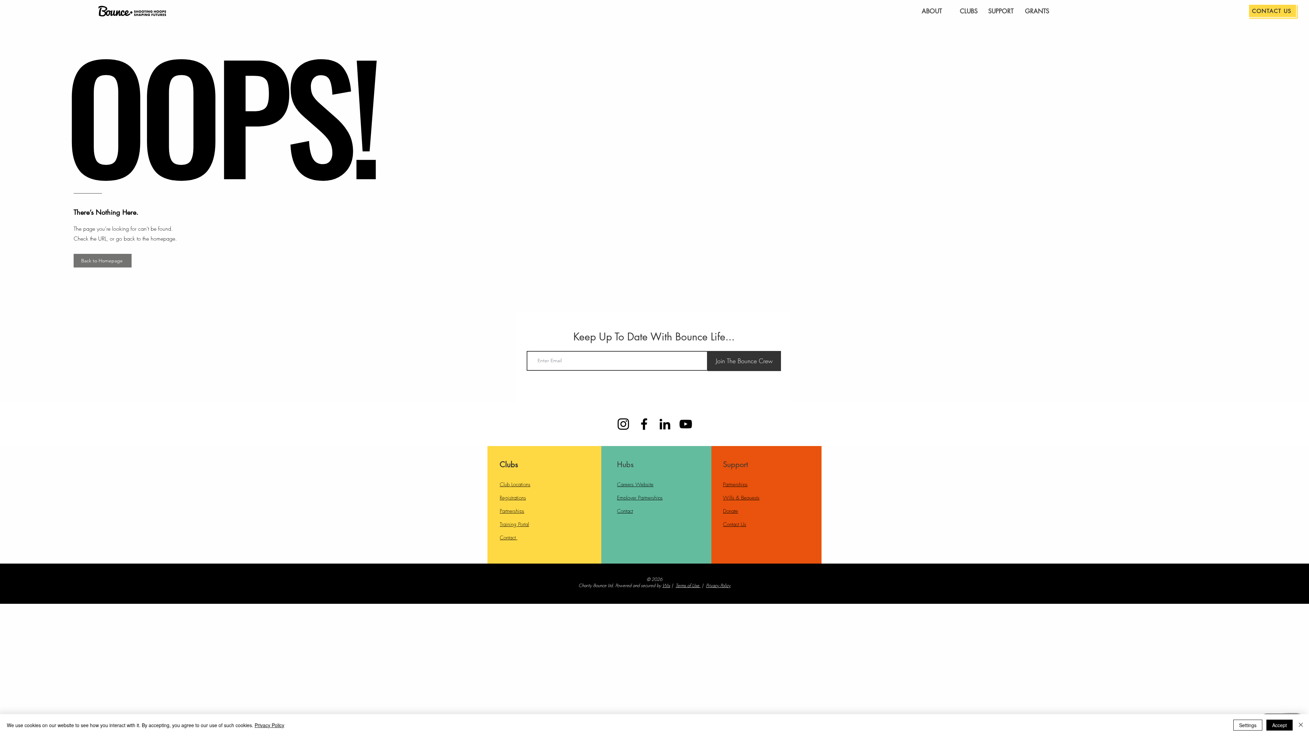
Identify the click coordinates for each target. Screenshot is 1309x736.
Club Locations (515, 484)
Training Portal (514, 524)
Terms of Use (687, 585)
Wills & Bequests (741, 497)
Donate (730, 511)
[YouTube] (685, 424)
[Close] (1301, 725)
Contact (508, 537)
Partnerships (512, 511)
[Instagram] (623, 424)
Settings (1248, 725)
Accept (1279, 725)
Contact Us (734, 524)
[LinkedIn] (665, 424)
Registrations (513, 497)
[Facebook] (644, 424)
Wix (666, 585)
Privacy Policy (718, 585)
